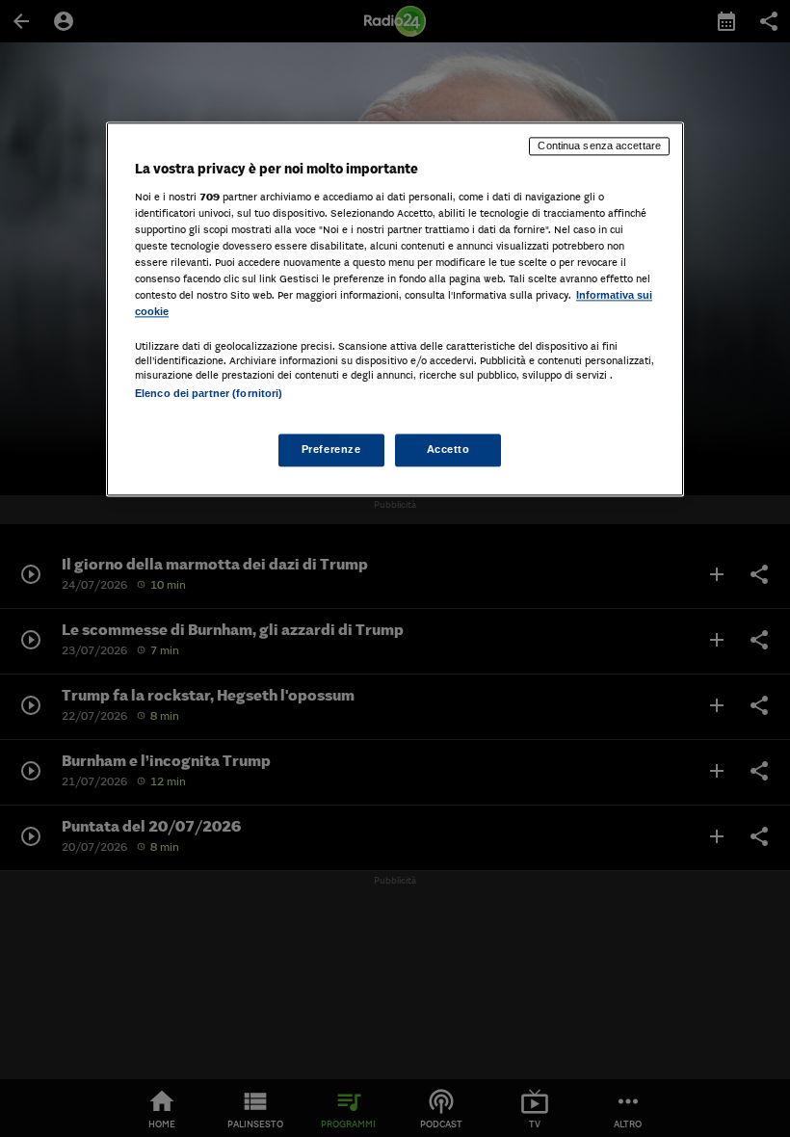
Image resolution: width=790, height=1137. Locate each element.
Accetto (448, 450)
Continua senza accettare (599, 145)
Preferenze (331, 450)
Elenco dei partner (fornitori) (208, 393)
